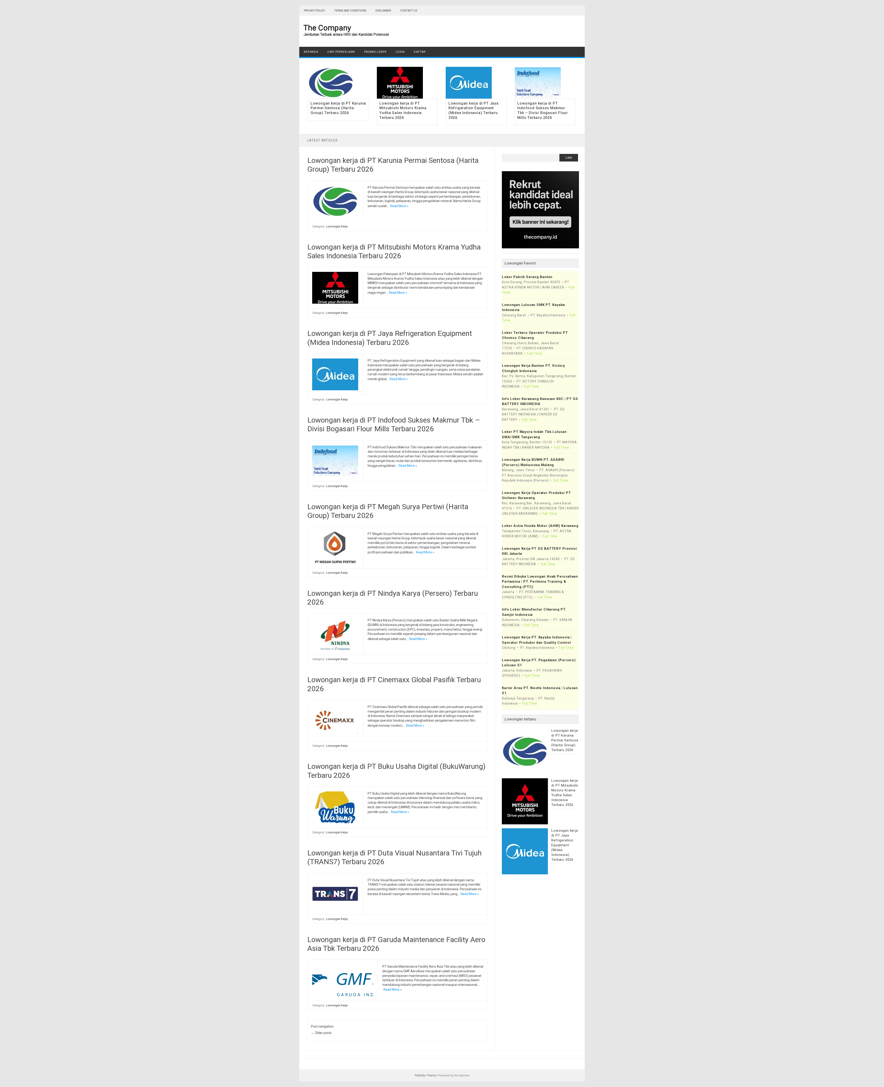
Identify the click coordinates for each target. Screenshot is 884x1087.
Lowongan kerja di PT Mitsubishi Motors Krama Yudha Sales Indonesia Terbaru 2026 (402, 110)
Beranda (311, 51)
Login (400, 51)
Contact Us (408, 10)
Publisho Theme (425, 1075)
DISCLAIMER (383, 10)
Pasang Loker (375, 51)
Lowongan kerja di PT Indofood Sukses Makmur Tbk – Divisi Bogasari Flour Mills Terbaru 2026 (542, 110)
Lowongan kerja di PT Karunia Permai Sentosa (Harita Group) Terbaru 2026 (338, 108)
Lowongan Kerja (337, 226)
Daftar (420, 51)
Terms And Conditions (350, 10)
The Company (327, 27)
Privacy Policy (314, 10)
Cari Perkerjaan (341, 51)
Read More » (399, 206)
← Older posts (321, 1033)
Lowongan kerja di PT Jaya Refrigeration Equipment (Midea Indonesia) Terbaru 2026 (473, 110)
